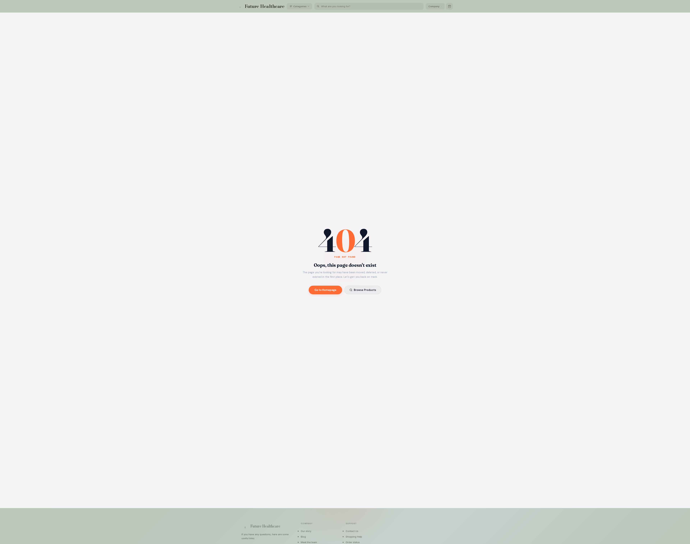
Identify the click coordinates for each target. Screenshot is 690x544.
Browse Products (365, 290)
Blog (303, 536)
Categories (300, 6)
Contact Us (352, 531)
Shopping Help (354, 536)
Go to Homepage (325, 290)
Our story (306, 531)
